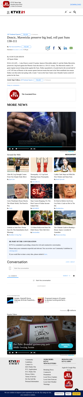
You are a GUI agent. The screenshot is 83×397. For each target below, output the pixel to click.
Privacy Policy (30, 374)
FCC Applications (31, 369)
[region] (41, 286)
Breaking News (49, 370)
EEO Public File (30, 367)
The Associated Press (15, 46)
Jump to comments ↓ (13, 85)
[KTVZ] (19, 12)
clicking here (13, 251)
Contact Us (28, 364)
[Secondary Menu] (9, 12)
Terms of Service (30, 376)
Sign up (72, 262)
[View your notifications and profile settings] (74, 276)
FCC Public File (30, 372)
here (45, 254)
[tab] (12, 275)
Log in (67, 262)
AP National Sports (27, 80)
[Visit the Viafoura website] (71, 310)
